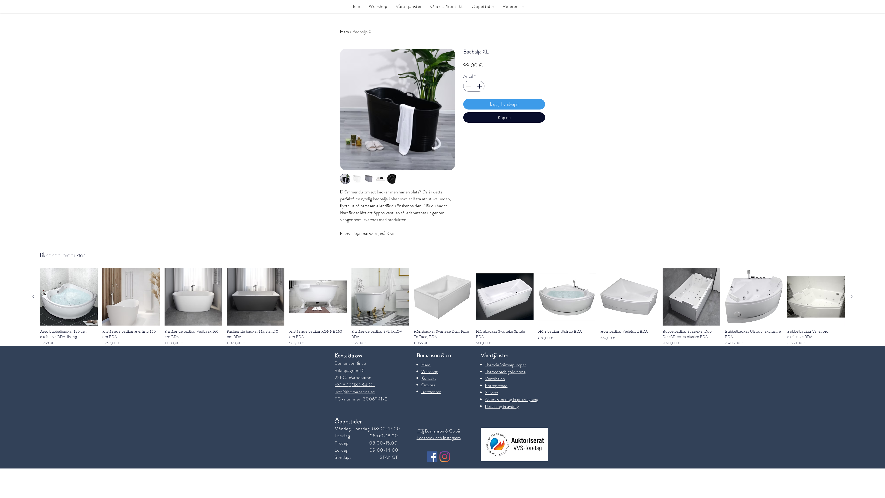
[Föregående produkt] (33, 296)
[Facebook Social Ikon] (432, 456)
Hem (344, 31)
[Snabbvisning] (69, 297)
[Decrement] (468, 86)
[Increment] (480, 86)
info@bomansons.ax (355, 391)
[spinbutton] (474, 86)
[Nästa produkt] (851, 296)
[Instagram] (445, 456)
